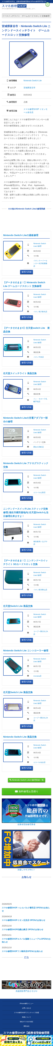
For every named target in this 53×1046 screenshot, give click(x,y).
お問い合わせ (26, 1008)
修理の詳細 (26, 272)
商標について (26, 1017)
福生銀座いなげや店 (40, 542)
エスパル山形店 (39, 492)
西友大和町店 (38, 447)
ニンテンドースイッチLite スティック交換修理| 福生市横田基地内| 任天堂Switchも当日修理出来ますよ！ (25, 512)
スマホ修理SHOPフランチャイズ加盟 (26, 1012)
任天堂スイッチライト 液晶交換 (20, 373)
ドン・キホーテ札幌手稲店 (40, 400)
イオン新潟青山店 (40, 590)
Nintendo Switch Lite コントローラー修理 (25, 650)
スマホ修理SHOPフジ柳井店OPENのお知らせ (22, 951)
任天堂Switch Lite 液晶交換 (18, 606)
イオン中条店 (38, 357)
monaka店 (37, 676)
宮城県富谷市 (29, 88)
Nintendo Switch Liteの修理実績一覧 (27, 780)
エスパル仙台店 (39, 762)
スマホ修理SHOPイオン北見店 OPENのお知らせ (23, 920)
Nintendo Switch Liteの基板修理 (20, 235)
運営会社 (26, 1026)
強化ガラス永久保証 (26, 1022)
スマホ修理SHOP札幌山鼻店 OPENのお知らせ (22, 929)
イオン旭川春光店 (40, 312)
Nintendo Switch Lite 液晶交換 (20, 737)
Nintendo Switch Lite (33, 81)
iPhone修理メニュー (26, 1003)
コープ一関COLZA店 (40, 632)
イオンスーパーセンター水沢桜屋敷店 (40, 263)
